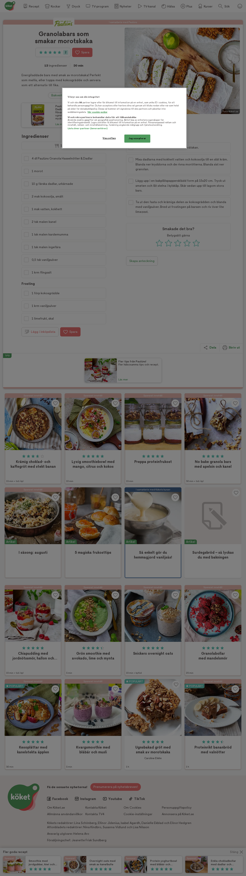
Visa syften (109, 138)
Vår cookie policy (97, 112)
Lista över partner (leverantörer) (87, 128)
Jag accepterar (137, 138)
